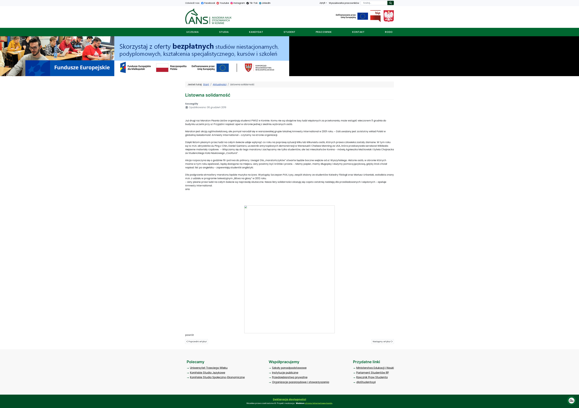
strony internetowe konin (318, 403)
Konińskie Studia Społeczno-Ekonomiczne (217, 377)
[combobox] (374, 3)
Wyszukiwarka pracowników (344, 3)
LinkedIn (266, 3)
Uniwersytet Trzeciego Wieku (209, 368)
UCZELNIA (192, 32)
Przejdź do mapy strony (2, 2)
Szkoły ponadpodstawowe (289, 368)
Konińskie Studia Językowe (207, 372)
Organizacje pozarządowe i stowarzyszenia (300, 382)
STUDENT (289, 32)
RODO (389, 32)
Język (322, 2)
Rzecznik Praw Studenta (372, 377)
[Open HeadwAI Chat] (571, 400)
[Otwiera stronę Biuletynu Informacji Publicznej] (374, 16)
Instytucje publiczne (285, 372)
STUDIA (224, 32)
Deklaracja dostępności (289, 399)
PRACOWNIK (324, 32)
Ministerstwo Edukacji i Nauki (375, 368)
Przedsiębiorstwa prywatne (289, 377)
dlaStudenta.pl (366, 382)
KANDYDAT (256, 32)
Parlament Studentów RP (372, 372)
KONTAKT (358, 32)
